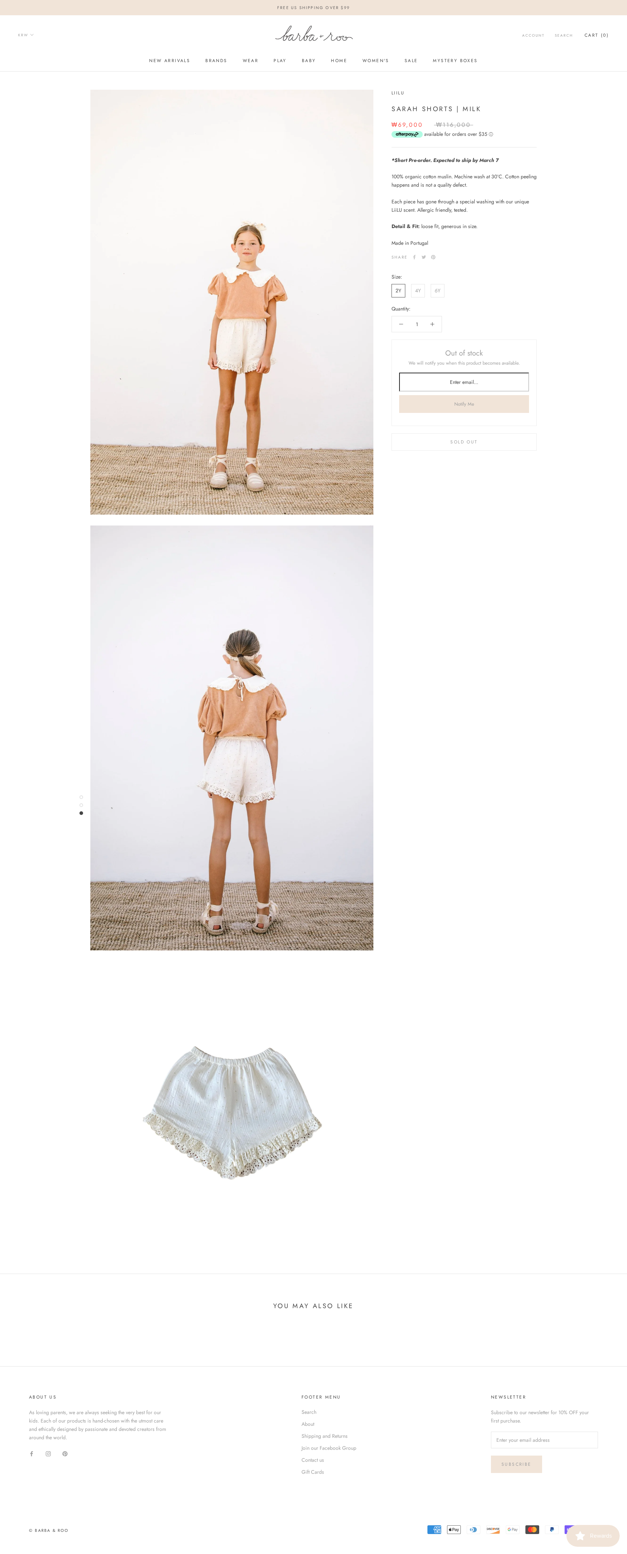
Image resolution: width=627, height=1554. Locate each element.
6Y (437, 290)
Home (339, 61)
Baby (309, 61)
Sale (411, 61)
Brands (216, 61)
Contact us (313, 1460)
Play (280, 61)
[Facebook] (414, 257)
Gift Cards (313, 1472)
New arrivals (169, 61)
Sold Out (464, 442)
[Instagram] (48, 1453)
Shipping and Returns (325, 1436)
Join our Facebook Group (329, 1448)
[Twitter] (424, 257)
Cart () (597, 35)
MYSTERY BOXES (455, 61)
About (308, 1424)
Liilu (398, 93)
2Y (398, 290)
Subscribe (516, 1464)
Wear (251, 61)
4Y (418, 290)
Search (564, 35)
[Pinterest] (433, 257)
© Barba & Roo (49, 1530)
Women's (375, 61)
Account (533, 35)
